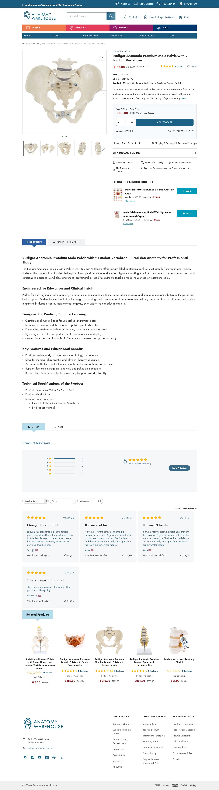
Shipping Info (149, 723)
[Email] (125, 143)
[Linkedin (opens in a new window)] (136, 143)
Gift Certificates (180, 741)
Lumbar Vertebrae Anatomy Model (179, 660)
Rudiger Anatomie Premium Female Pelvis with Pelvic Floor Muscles (75, 662)
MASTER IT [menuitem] (123, 27)
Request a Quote (121, 723)
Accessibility (119, 754)
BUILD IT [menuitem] (166, 27)
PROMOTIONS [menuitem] (116, 36)
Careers (116, 760)
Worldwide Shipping (154, 162)
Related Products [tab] (37, 614)
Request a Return (151, 729)
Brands (176, 759)
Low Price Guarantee (183, 723)
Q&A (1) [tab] (59, 426)
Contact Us (118, 748)
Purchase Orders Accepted (155, 168)
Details (184, 98)
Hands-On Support (123, 162)
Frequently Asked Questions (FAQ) (151, 761)
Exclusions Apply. (72, 4)
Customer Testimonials (153, 747)
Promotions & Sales (182, 753)
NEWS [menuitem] (171, 36)
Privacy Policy (149, 753)
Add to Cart (41, 689)
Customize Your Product (181, 168)
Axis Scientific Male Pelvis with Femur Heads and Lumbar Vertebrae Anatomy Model (40, 663)
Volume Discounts (181, 735)
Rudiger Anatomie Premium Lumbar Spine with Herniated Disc (144, 662)
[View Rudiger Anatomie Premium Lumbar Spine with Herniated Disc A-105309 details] (144, 640)
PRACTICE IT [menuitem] (80, 27)
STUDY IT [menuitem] (36, 27)
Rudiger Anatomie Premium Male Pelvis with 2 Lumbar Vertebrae (64, 268)
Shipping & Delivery (164, 143)
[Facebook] (122, 143)
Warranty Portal (151, 741)
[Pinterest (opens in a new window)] (139, 143)
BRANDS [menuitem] (56, 36)
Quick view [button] (130, 201)
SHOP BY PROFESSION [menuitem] (90, 36)
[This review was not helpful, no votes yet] (71, 555)
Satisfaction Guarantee (181, 162)
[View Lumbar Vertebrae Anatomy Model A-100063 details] (179, 640)
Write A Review (179, 468)
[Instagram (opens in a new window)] (25, 757)
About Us (117, 766)
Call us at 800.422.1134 (39, 748)
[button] (125, 131)
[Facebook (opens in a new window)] (32, 757)
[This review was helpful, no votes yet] (65, 555)
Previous (25, 148)
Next (104, 148)
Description (34, 242)
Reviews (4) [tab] (33, 426)
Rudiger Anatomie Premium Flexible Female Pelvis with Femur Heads (109, 662)
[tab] (34, 242)
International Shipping (154, 735)
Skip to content (9, 4)
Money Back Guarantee (185, 729)
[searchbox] (32, 501)
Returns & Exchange (187, 143)
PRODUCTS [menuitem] (28, 36)
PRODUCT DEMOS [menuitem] (147, 36)
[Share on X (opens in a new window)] (132, 143)
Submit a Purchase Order (122, 731)
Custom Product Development (120, 741)
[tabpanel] (109, 331)
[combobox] (63, 501)
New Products (180, 747)
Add (188, 190)
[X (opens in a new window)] (61, 757)
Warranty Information (66, 242)
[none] (64, 92)
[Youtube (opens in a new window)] (40, 757)
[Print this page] (129, 143)
